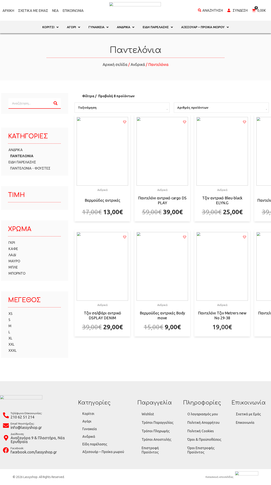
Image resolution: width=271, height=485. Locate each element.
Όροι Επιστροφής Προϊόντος (200, 450)
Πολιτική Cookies (200, 431)
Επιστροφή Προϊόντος (150, 450)
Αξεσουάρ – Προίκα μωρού (103, 452)
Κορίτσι (88, 414)
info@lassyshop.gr (26, 427)
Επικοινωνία (73, 11)
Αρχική (8, 11)
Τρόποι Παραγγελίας (157, 422)
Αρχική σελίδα (115, 64)
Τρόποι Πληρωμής (156, 431)
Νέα (55, 11)
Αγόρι (86, 421)
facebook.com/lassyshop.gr (34, 452)
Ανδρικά (138, 64)
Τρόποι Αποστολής (156, 439)
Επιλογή (102, 220)
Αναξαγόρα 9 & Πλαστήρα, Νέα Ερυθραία (38, 440)
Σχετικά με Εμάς (33, 11)
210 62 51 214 (22, 417)
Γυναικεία (89, 429)
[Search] (55, 103)
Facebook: (17, 448)
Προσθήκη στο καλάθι (222, 336)
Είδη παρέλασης (94, 444)
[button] (125, 122)
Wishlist (148, 414)
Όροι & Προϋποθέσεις (204, 439)
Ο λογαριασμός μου (202, 414)
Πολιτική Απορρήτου (203, 422)
